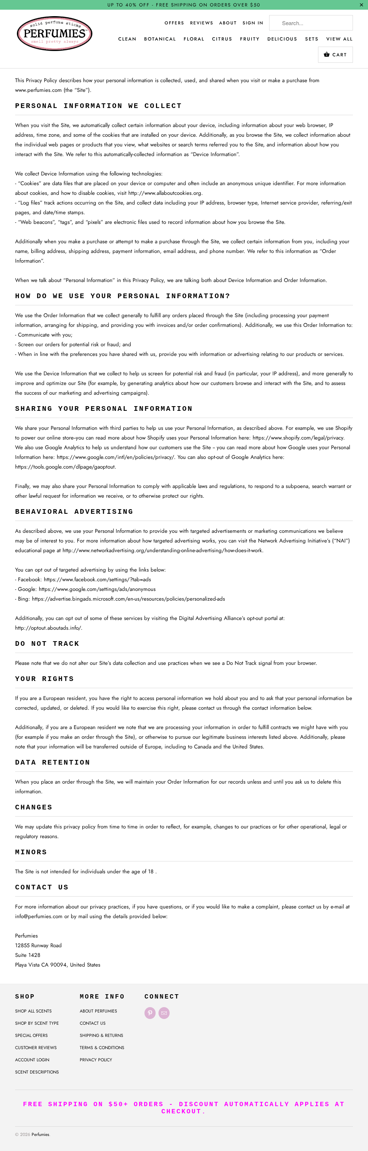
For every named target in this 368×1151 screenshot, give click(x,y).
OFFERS (174, 23)
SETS (312, 39)
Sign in (253, 23)
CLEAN (127, 39)
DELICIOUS (282, 39)
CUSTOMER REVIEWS (36, 1047)
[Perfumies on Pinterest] (150, 1013)
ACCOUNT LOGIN (32, 1060)
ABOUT (228, 23)
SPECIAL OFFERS (31, 1035)
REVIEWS (201, 23)
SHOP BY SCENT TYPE (37, 1023)
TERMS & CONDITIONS (102, 1047)
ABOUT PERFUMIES (98, 1011)
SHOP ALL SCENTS (33, 1011)
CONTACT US (93, 1023)
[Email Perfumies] (164, 1013)
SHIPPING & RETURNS (101, 1035)
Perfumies (40, 1134)
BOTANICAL (160, 39)
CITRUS (222, 39)
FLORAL (194, 39)
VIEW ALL (339, 39)
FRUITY (250, 39)
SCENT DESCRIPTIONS (37, 1072)
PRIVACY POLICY (96, 1060)
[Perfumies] (54, 36)
